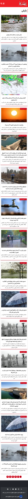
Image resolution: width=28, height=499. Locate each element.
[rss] (20, 489)
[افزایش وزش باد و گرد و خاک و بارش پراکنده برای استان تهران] (14, 84)
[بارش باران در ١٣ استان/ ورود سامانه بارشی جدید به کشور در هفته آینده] (14, 239)
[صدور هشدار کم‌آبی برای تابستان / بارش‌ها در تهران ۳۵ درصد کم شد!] (14, 206)
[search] (1, 3)
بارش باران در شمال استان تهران (14, 35)
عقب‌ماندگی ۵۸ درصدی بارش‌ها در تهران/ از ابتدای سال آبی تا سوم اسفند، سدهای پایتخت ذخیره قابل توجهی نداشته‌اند (14, 404)
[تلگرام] (15, 489)
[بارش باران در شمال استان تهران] (14, 23)
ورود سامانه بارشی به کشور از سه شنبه (14, 435)
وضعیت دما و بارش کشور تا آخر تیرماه (14, 125)
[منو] (3, 3)
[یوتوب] (12, 489)
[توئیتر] (9, 489)
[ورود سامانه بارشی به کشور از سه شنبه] (14, 424)
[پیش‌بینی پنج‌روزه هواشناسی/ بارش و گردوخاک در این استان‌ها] (14, 452)
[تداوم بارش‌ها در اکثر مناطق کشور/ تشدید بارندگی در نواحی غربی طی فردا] (14, 299)
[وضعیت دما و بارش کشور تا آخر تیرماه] (14, 115)
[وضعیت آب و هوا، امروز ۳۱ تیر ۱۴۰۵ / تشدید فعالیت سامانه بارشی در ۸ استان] (14, 52)
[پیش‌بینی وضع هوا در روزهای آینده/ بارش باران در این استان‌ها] (14, 359)
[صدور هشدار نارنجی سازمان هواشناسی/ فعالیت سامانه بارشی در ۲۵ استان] (14, 270)
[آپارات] (7, 489)
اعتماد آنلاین (8, 492)
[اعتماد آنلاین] (22, 4)
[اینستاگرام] (17, 489)
